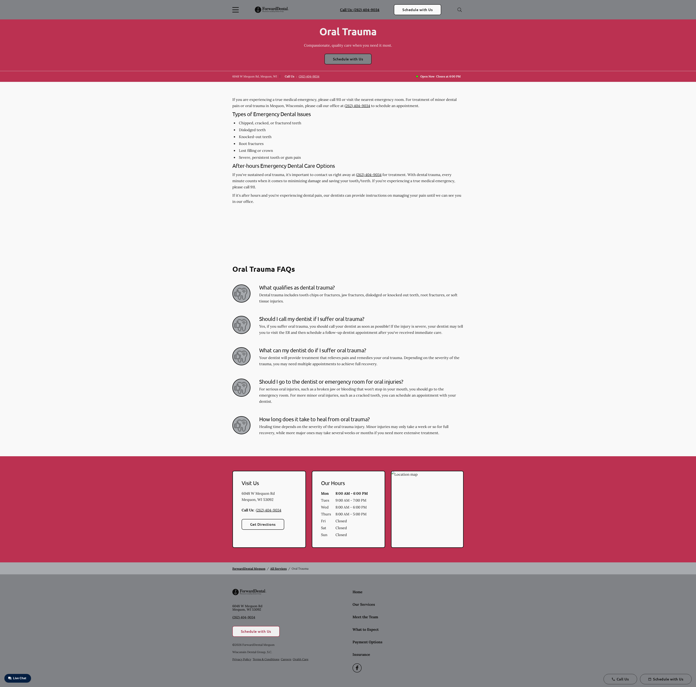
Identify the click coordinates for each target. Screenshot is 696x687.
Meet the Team (365, 617)
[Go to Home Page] (272, 10)
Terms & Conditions (266, 659)
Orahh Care (300, 659)
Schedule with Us (417, 9)
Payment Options (367, 642)
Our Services (364, 604)
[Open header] (236, 10)
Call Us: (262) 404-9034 (359, 9)
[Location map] (427, 509)
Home (357, 592)
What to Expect (366, 629)
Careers (286, 659)
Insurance (361, 654)
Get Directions (263, 524)
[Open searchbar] (460, 10)
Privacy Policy (241, 659)
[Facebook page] (357, 667)
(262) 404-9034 (309, 76)
